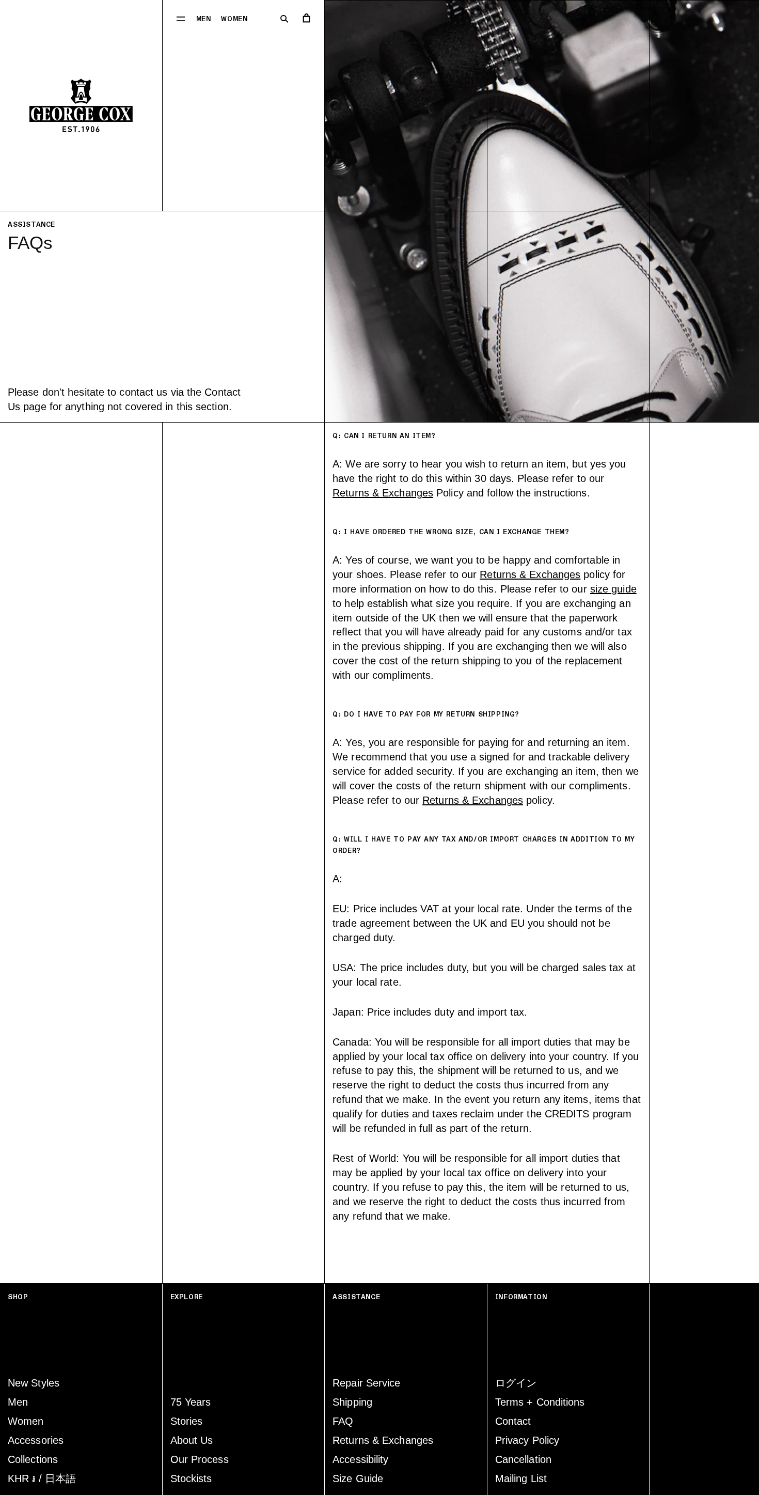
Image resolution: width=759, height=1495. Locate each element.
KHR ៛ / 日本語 (42, 1478)
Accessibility (360, 1459)
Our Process (199, 1459)
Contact (513, 1421)
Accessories (36, 1440)
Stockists (191, 1478)
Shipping (352, 1402)
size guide (613, 589)
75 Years (190, 1402)
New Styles (33, 1383)
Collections (33, 1459)
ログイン (515, 1383)
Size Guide (358, 1478)
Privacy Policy (527, 1440)
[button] (180, 18)
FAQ (343, 1421)
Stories (186, 1421)
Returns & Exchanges (383, 493)
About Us (191, 1440)
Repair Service (366, 1383)
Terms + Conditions (540, 1402)
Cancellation (523, 1459)
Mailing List (521, 1478)
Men (203, 19)
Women (234, 19)
